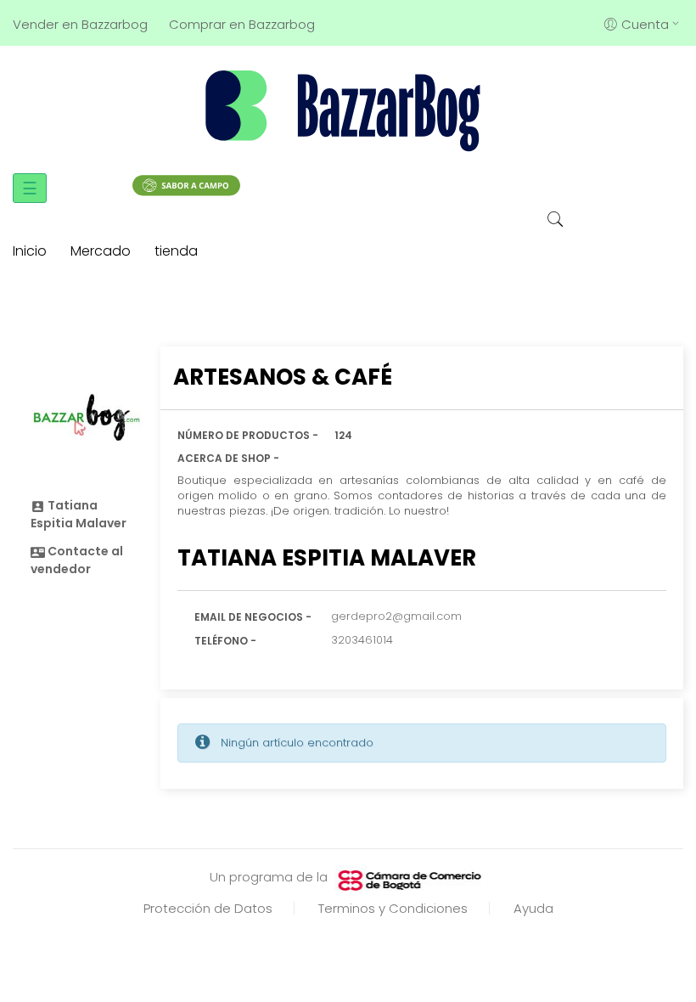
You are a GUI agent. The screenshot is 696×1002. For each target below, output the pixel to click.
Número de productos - (247, 435)
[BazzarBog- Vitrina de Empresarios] (348, 109)
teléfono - (225, 640)
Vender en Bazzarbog (80, 24)
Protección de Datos (207, 908)
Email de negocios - (253, 617)
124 (343, 435)
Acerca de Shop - (228, 458)
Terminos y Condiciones (393, 908)
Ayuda (533, 908)
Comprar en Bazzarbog (242, 24)
